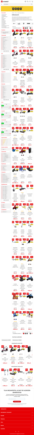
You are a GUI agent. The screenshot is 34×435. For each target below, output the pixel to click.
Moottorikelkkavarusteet (5, 27)
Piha (16, 12)
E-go (4, 46)
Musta (4, 55)
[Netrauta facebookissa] (15, 431)
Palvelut (2, 425)
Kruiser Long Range (6, 178)
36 (4, 76)
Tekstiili (4, 96)
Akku (4, 167)
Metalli (4, 97)
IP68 (4, 204)
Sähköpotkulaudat (4, 16)
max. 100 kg (5, 189)
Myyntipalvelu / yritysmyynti (6, 412)
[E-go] (19, 23)
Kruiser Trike (5, 182)
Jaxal (4, 49)
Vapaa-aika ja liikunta (20, 12)
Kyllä (4, 149)
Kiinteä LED (5, 211)
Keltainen (4, 66)
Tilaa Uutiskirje (17, 401)
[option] (15, 37)
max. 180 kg (5, 196)
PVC (4, 95)
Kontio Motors (5, 40)
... (28, 333)
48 (4, 75)
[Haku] (31, 4)
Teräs (4, 86)
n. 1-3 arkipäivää (6, 155)
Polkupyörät (3, 18)
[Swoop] (28, 23)
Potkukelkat (3, 22)
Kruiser (4, 174)
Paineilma (5, 169)
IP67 (4, 206)
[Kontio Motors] (14, 23)
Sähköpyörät (4, 15)
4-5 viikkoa (5, 153)
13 (30, 333)
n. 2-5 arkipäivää (6, 156)
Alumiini (4, 88)
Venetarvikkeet (4, 26)
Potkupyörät (4, 21)
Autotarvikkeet (4, 23)
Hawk (4, 42)
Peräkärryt (3, 24)
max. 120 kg (5, 186)
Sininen (4, 59)
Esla (4, 38)
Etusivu (13, 12)
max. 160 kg (5, 191)
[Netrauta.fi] (4, 1)
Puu (4, 91)
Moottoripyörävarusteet (5, 25)
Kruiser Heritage (5, 179)
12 (4, 79)
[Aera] (24, 23)
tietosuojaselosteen (18, 404)
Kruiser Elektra (5, 176)
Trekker (4, 47)
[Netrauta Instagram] (18, 431)
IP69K (4, 207)
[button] (1, 4)
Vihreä (4, 62)
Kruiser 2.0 (5, 175)
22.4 (4, 81)
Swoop (4, 41)
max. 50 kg (5, 194)
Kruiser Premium (6, 180)
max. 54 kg (5, 195)
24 (3, 80)
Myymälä (2, 415)
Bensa (4, 168)
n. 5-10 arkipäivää (6, 157)
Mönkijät (3, 19)
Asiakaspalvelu (3, 409)
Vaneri (4, 92)
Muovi (4, 87)
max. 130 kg (5, 187)
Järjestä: (14, 26)
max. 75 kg (5, 198)
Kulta (4, 67)
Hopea (4, 63)
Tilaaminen (3, 419)
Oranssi (4, 64)
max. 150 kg (5, 190)
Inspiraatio (3, 428)
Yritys (2, 422)
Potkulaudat (3, 20)
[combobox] (18, 4)
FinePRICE (5, 37)
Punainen (5, 58)
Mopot (3, 17)
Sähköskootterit (4, 14)
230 (4, 77)
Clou (4, 45)
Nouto (4, 161)
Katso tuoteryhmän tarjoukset (5, 32)
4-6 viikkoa (5, 160)
